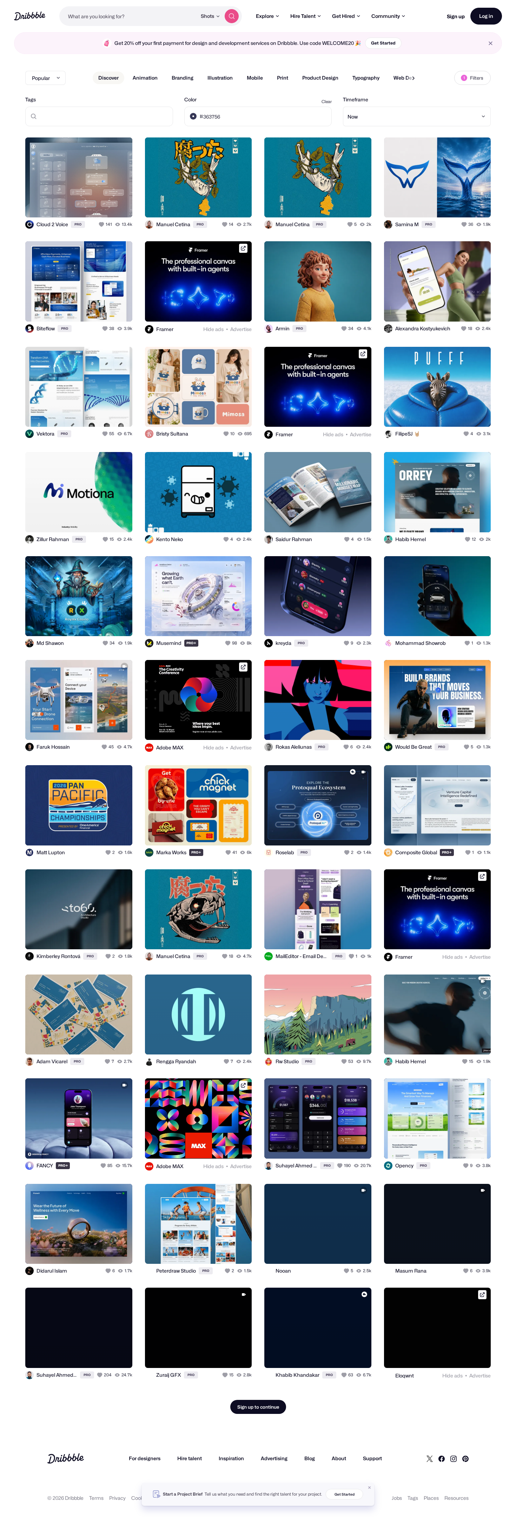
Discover (108, 78)
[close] (490, 43)
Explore (265, 16)
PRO (77, 224)
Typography (365, 78)
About (339, 1458)
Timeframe (355, 99)
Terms (96, 1498)
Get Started (383, 43)
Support (372, 1458)
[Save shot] (105, 204)
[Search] (232, 16)
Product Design (320, 78)
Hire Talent (303, 16)
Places (431, 1498)
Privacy (117, 1498)
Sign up (456, 16)
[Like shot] (119, 204)
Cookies (140, 1498)
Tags (30, 99)
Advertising (274, 1458)
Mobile (255, 78)
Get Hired (343, 16)
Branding (182, 78)
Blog (309, 1458)
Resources (456, 1498)
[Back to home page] (29, 16)
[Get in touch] (91, 204)
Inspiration (231, 1458)
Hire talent (189, 1458)
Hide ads (213, 329)
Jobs (397, 1498)
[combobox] (128, 16)
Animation (145, 78)
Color (190, 99)
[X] (429, 1458)
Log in (486, 16)
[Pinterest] (465, 1458)
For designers (144, 1458)
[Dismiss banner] (369, 1487)
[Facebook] (441, 1458)
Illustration (220, 78)
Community (385, 16)
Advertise (241, 329)
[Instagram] (453, 1458)
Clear (327, 101)
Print (282, 78)
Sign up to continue (258, 1407)
